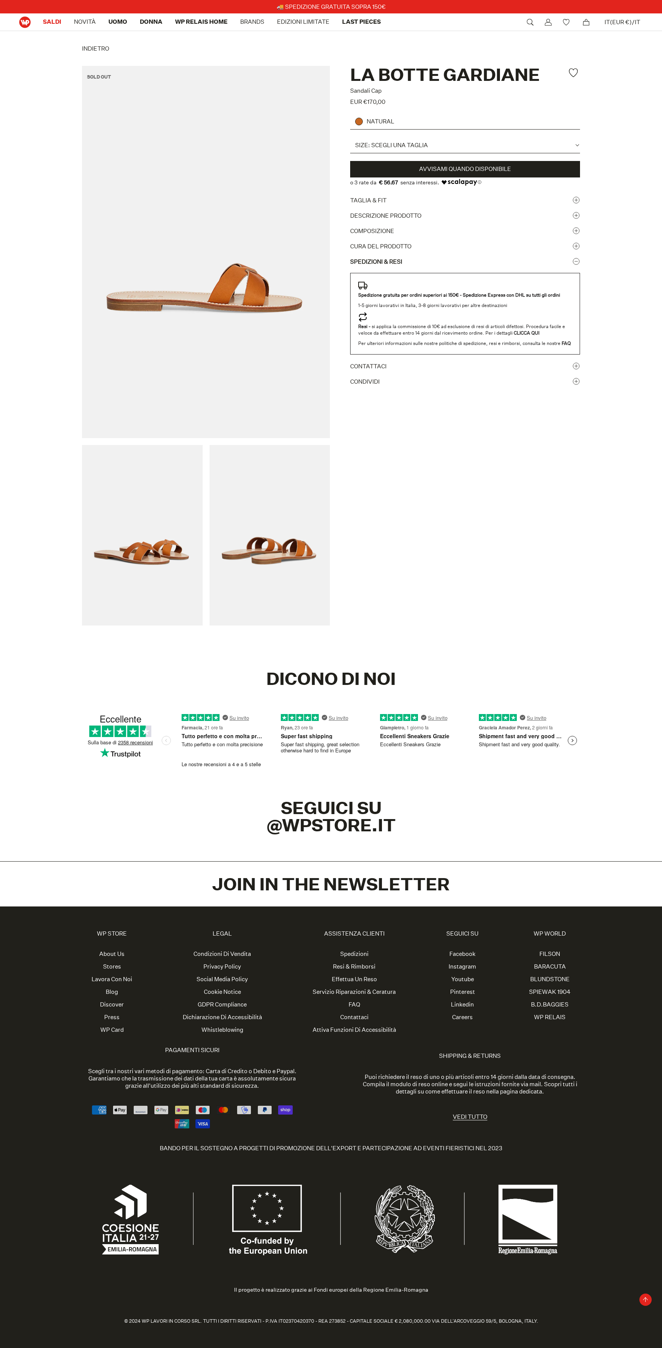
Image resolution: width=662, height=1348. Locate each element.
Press (112, 1017)
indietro (95, 48)
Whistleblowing (222, 1030)
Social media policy (222, 979)
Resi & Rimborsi (354, 966)
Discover (112, 1004)
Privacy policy (222, 966)
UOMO (117, 21)
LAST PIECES (361, 21)
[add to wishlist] (574, 72)
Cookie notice (222, 992)
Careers (462, 1017)
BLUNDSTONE (550, 979)
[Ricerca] (530, 22)
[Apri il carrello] (586, 22)
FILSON (549, 954)
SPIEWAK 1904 (549, 992)
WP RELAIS (549, 1017)
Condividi (365, 381)
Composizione (372, 231)
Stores (112, 966)
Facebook (462, 954)
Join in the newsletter (331, 884)
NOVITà (85, 21)
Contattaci (368, 366)
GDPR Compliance (222, 1004)
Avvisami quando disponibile (465, 168)
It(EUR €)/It (622, 22)
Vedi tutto (470, 1116)
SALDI (52, 21)
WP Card (112, 1030)
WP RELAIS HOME (201, 21)
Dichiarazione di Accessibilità (222, 1017)
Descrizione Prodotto (385, 215)
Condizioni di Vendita (222, 954)
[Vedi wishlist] (567, 22)
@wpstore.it (331, 825)
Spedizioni (354, 954)
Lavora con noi (112, 979)
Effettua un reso (354, 979)
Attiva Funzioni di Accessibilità (354, 1030)
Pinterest (462, 992)
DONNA (151, 21)
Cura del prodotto (380, 246)
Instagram (462, 966)
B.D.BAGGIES (550, 1004)
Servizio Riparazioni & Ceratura (354, 992)
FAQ (354, 1004)
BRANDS (252, 21)
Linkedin (462, 1004)
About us (112, 954)
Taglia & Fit (368, 200)
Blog (112, 992)
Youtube (462, 979)
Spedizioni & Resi (376, 261)
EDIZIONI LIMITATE (303, 21)
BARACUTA (550, 966)
